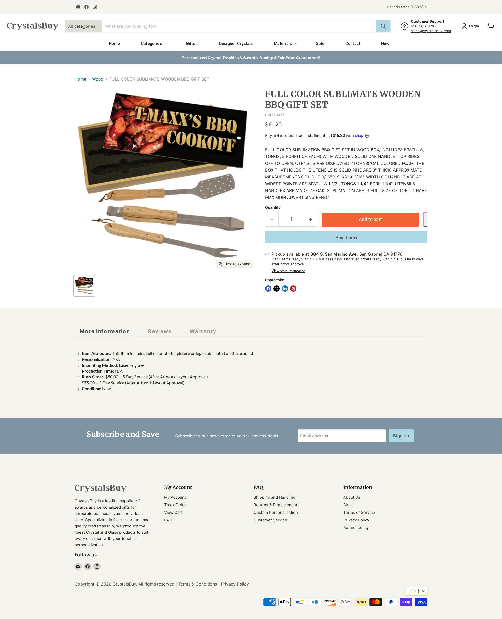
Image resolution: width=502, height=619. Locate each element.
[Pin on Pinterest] (293, 288)
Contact (352, 43)
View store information (288, 271)
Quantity (273, 207)
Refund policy (356, 527)
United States (405, 7)
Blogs (348, 504)
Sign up (401, 435)
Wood (98, 79)
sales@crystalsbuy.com (431, 31)
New (385, 43)
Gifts (191, 43)
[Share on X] (276, 288)
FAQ (168, 519)
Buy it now (346, 237)
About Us (351, 497)
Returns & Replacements (276, 504)
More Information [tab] (105, 331)
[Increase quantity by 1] (310, 219)
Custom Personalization (276, 512)
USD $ (414, 591)
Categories (152, 43)
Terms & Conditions (197, 584)
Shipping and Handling (274, 497)
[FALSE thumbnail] (84, 285)
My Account (175, 497)
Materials (283, 43)
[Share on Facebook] (268, 288)
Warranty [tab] (203, 331)
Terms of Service (359, 512)
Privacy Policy (356, 519)
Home (114, 43)
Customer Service (270, 519)
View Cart (173, 512)
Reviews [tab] (160, 331)
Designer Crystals (236, 43)
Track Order (175, 504)
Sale (320, 43)
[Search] (383, 26)
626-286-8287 (423, 26)
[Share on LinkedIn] (285, 288)
